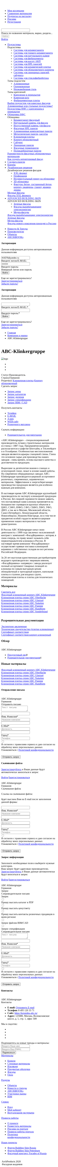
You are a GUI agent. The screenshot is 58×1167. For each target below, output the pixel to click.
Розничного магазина (18, 424)
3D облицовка (21, 181)
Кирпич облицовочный (26, 139)
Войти (4, 39)
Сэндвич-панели (16, 162)
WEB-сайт (12, 421)
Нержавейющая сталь (25, 89)
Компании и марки (17, 335)
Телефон (11, 413)
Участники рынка (16, 1093)
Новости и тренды (17, 1088)
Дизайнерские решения (19, 167)
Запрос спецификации (19, 399)
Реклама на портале (17, 1129)
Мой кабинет (14, 1110)
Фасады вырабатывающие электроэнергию (27, 208)
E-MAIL (11, 416)
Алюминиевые (21, 83)
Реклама (11, 19)
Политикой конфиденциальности (36, 750)
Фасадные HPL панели (26, 128)
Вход (10, 1107)
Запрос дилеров (15, 397)
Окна (10, 1074)
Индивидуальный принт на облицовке (34, 178)
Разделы (5, 1080)
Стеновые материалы (18, 1063)
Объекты (12, 234)
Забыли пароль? (9, 283)
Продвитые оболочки (18, 1069)
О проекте (12, 1123)
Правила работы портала (20, 1131)
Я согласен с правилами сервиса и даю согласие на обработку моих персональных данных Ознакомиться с (28, 747)
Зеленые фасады (22, 204)
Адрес (10, 418)
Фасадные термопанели (26, 148)
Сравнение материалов (19, 13)
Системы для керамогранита (29, 50)
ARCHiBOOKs (15, 237)
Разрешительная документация (23, 657)
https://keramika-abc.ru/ (26, 1013)
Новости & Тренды (17, 228)
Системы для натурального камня (31, 55)
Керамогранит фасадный (27, 120)
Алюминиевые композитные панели (33, 131)
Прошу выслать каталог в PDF (17, 902)
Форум (21, 1147)
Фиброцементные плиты (27, 100)
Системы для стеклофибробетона (31, 78)
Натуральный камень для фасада (31, 122)
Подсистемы (14, 44)
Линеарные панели (24, 145)
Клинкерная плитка (24, 136)
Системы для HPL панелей (28, 64)
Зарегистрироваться (11, 281)
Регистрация (14, 22)
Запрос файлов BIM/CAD (14, 923)
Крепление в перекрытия (27, 95)
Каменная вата (21, 97)
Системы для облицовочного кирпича (34, 69)
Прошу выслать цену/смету (15, 908)
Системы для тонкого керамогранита (33, 53)
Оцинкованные (22, 86)
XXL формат (20, 173)
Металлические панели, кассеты (31, 134)
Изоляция (12, 1066)
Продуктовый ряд (16, 655)
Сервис (5, 1102)
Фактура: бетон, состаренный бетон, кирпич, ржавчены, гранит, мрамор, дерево (33, 187)
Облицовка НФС (16, 114)
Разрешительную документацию (24, 435)
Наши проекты (9, 1142)
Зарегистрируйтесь (11, 769)
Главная (11, 332)
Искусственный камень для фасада (32, 125)
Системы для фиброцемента (28, 58)
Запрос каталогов (16, 394)
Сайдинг (18, 142)
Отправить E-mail (25, 1007)
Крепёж (11, 164)
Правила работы (10, 1118)
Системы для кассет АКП (27, 61)
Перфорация (20, 176)
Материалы (7, 1055)
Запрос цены (14, 391)
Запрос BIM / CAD (17, 402)
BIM (9, 1096)
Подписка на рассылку (19, 16)
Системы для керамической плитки (32, 67)
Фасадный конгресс (27, 1153)
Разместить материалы (19, 1126)
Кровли (11, 1060)
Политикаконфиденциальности (18, 1136)
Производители (15, 231)
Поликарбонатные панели (27, 150)
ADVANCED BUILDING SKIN (24, 198)
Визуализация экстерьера (20, 1112)
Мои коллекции (15, 10)
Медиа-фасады (21, 212)
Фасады (11, 1072)
